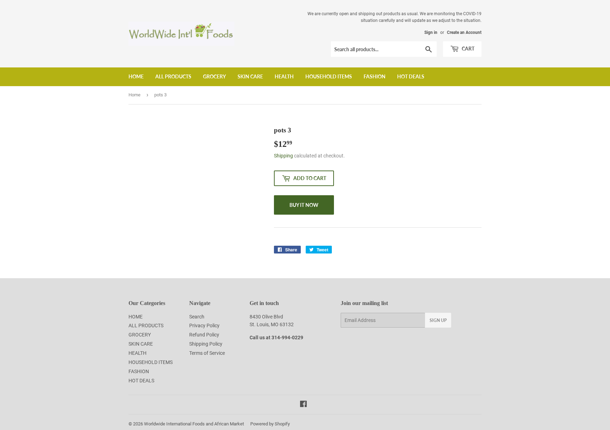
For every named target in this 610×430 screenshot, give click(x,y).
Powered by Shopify (270, 423)
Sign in (430, 32)
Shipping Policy (205, 344)
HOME (136, 76)
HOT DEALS (410, 76)
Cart (467, 49)
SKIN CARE (250, 76)
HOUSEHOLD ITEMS (328, 76)
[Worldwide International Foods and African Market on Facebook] (303, 405)
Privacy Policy (204, 325)
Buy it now (303, 205)
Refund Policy (204, 335)
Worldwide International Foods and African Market (194, 423)
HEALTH (284, 76)
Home (134, 94)
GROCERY (214, 76)
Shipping (283, 156)
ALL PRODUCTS (173, 76)
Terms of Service (207, 353)
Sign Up (438, 320)
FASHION (374, 76)
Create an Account (464, 32)
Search (196, 316)
